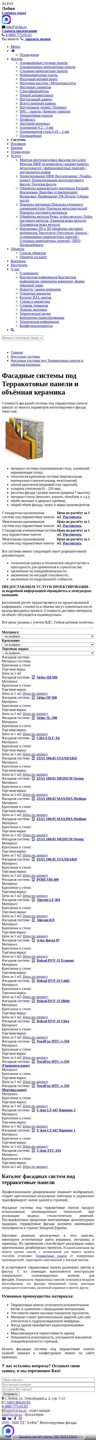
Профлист (27, 119)
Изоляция (18, 144)
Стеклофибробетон (34, 91)
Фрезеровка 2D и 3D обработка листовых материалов (54, 237)
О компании (29, 273)
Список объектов (33, 253)
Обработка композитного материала (54, 194)
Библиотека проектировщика (42, 318)
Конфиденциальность (36, 326)
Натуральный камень (36, 99)
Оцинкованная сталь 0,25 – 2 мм (44, 131)
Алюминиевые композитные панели (47, 67)
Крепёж (17, 148)
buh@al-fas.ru (12, 1414)
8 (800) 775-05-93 (18, 35)
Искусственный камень (38, 103)
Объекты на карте (33, 257)
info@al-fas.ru (16, 27)
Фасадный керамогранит (39, 79)
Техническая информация (39, 322)
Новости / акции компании (40, 289)
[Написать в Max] (8, 1431)
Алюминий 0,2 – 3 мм (36, 127)
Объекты (17, 249)
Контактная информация (52, 281)
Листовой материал (35, 123)
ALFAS (7, 4)
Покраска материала (54, 208)
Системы (18, 140)
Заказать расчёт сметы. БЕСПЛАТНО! (48, 1437)
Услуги (16, 156)
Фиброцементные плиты (39, 75)
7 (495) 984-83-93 (17, 1402)
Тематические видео (35, 313)
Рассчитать (19, 265)
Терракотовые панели (36, 115)
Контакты (18, 261)
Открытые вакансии (35, 293)
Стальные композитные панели (44, 71)
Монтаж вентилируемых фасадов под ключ (54, 166)
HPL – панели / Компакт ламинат (45, 111)
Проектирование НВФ (56, 180)
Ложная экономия (33, 309)
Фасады (17, 59)
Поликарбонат (31, 136)
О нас (15, 269)
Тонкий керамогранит (36, 95)
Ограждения (29, 55)
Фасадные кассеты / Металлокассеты (48, 83)
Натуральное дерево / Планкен (43, 107)
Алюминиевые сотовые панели (44, 63)
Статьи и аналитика (35, 301)
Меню (15, 47)
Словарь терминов (34, 305)
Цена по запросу (35, 693)
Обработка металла (56, 220)
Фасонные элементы (35, 87)
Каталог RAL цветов (35, 297)
